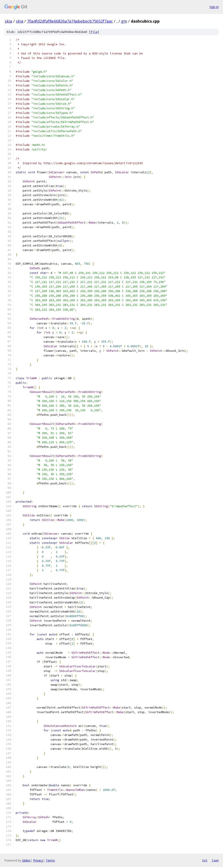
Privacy (38, 860)
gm (124, 21)
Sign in (214, 7)
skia (8, 21)
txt (204, 860)
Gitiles (26, 860)
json (215, 860)
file (94, 32)
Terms (50, 860)
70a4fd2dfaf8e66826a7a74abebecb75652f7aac (70, 21)
